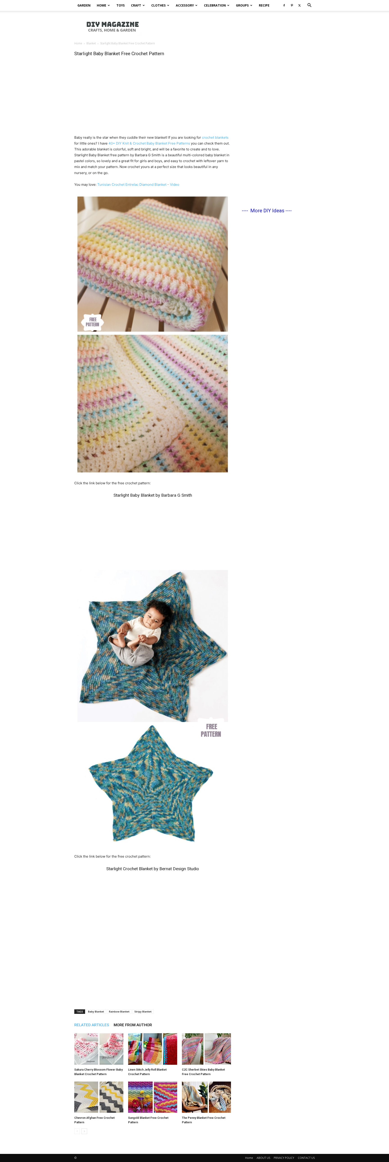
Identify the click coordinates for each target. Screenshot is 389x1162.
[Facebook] (284, 5)
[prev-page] (77, 1131)
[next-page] (84, 1131)
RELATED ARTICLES (91, 1025)
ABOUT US (263, 1158)
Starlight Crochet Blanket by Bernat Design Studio (152, 868)
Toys (120, 5)
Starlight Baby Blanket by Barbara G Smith (152, 495)
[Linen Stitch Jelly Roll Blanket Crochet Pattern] (152, 1049)
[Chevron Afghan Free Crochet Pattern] (98, 1097)
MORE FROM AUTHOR (133, 1025)
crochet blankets (215, 137)
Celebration (215, 5)
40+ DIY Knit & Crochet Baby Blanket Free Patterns (150, 143)
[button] (309, 6)
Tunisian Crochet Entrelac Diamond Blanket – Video (138, 184)
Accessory (185, 5)
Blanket (91, 43)
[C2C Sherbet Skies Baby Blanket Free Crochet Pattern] (206, 1049)
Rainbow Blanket (119, 1011)
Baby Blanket (96, 1011)
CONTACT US (306, 1158)
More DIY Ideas (267, 210)
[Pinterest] (291, 5)
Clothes (158, 5)
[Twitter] (299, 5)
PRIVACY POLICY (284, 1158)
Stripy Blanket (143, 1011)
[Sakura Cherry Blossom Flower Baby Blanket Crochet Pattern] (98, 1049)
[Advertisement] (233, 26)
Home (101, 5)
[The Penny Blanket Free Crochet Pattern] (206, 1097)
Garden (83, 5)
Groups (242, 5)
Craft (136, 5)
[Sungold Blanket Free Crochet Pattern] (152, 1097)
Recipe (264, 5)
